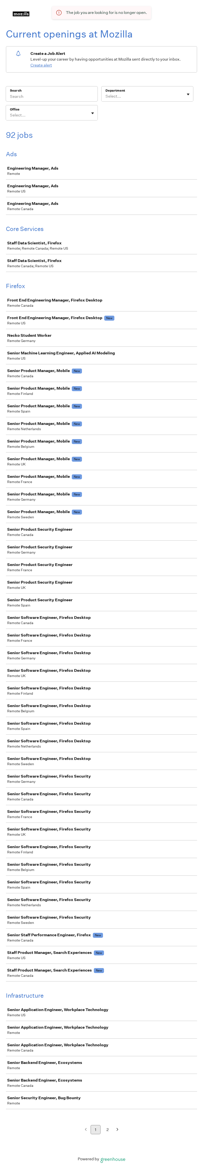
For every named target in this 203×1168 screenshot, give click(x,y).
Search (16, 90)
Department (115, 90)
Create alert (41, 65)
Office (15, 109)
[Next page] (117, 1130)
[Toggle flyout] (188, 94)
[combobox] (105, 96)
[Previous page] (86, 1130)
